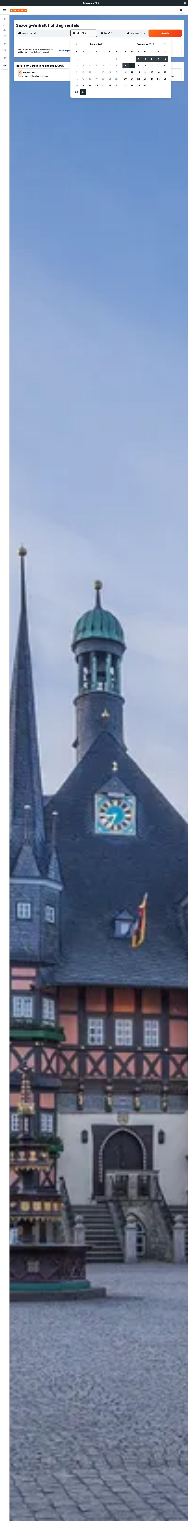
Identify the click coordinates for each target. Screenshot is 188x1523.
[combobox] (45, 33)
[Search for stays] (4, 24)
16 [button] (77, 78)
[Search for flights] (4, 19)
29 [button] (116, 85)
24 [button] (83, 85)
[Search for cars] (4, 30)
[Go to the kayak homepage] (18, 10)
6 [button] (103, 65)
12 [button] (97, 72)
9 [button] (76, 72)
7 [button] (109, 65)
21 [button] (110, 78)
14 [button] (110, 72)
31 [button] (83, 92)
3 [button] (83, 65)
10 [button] (83, 72)
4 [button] (90, 65)
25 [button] (90, 85)
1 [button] (116, 59)
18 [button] (90, 78)
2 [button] (76, 65)
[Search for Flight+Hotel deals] (4, 36)
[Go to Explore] (4, 44)
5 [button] (96, 65)
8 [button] (116, 65)
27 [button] (103, 85)
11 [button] (90, 72)
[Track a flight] (4, 50)
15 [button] (116, 72)
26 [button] (96, 85)
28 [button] (109, 85)
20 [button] (103, 78)
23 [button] (76, 85)
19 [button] (97, 78)
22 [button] (116, 78)
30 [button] (76, 92)
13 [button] (103, 72)
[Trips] (4, 57)
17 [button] (83, 78)
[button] (185, 3)
